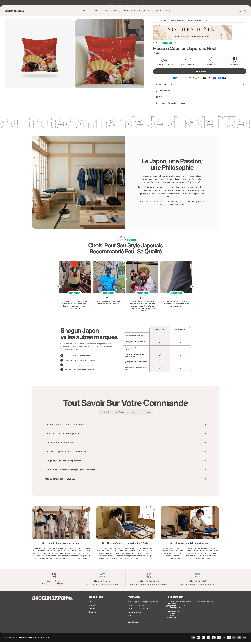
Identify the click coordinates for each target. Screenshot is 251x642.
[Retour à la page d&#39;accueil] (154, 20)
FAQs (121, 412)
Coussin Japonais (177, 20)
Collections (163, 20)
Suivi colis (92, 605)
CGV (129, 615)
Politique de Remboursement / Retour (142, 602)
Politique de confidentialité (138, 609)
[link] (61, 522)
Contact (91, 609)
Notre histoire (94, 612)
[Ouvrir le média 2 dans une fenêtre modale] (109, 53)
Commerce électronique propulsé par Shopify (35, 637)
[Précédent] (95, 2)
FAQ (90, 602)
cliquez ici (176, 608)
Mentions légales (134, 612)
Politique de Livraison (136, 605)
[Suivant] (143, 2)
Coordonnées (133, 622)
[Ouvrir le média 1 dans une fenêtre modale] (39, 53)
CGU (129, 619)
